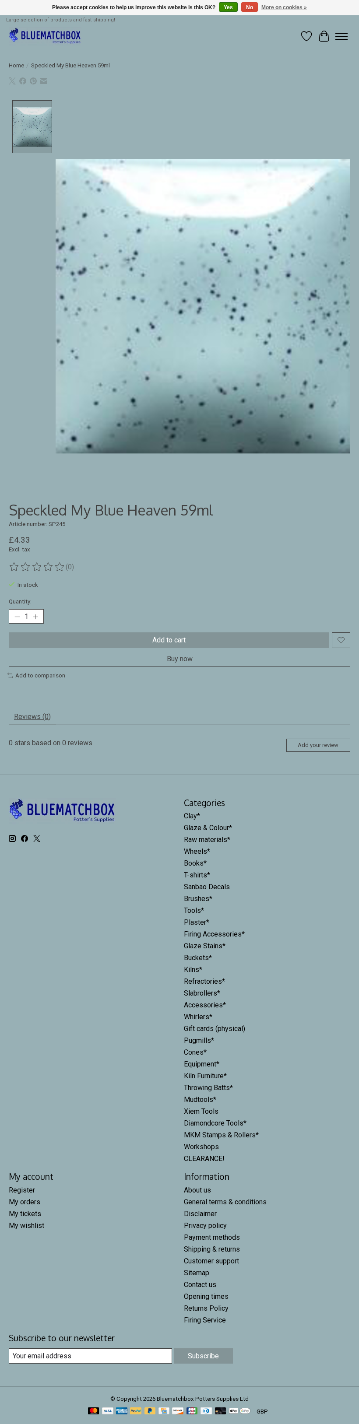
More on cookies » (284, 7)
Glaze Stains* (204, 946)
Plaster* (196, 922)
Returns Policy (206, 1308)
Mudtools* (200, 1099)
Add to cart (169, 640)
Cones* (195, 1052)
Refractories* (204, 981)
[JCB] (192, 1411)
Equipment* (201, 1064)
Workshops (201, 1147)
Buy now (180, 659)
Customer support (211, 1261)
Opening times (206, 1296)
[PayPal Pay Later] (150, 1411)
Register (22, 1190)
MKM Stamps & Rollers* (221, 1135)
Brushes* (198, 898)
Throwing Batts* (208, 1088)
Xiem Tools (201, 1111)
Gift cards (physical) (214, 1028)
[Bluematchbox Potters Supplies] (45, 36)
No (249, 7)
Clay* (192, 816)
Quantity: (20, 601)
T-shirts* (197, 875)
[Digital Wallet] (239, 1411)
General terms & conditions (225, 1202)
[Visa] (107, 1411)
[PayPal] (135, 1411)
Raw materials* (207, 839)
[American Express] (121, 1411)
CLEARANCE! (204, 1158)
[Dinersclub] (206, 1411)
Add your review (318, 745)
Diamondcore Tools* (215, 1123)
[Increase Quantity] (35, 616)
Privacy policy (205, 1225)
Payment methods (212, 1237)
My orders (24, 1202)
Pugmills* (199, 1040)
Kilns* (193, 969)
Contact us (200, 1284)
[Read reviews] (37, 567)
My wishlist (26, 1225)
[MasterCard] (93, 1411)
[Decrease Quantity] (17, 616)
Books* (195, 863)
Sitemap (196, 1273)
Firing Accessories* (214, 934)
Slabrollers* (202, 993)
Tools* (194, 910)
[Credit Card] (163, 1411)
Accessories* (205, 1005)
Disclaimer (200, 1214)
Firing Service (205, 1320)
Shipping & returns (212, 1249)
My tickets (25, 1214)
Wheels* (197, 851)
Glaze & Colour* (208, 828)
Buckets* (198, 958)
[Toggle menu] (341, 36)
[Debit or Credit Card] (220, 1411)
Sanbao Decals (207, 887)
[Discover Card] (177, 1411)
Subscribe (203, 1356)
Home (16, 65)
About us (197, 1190)
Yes (228, 7)
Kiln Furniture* (205, 1076)
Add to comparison (40, 675)
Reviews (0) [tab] (32, 716)
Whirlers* (198, 1017)
